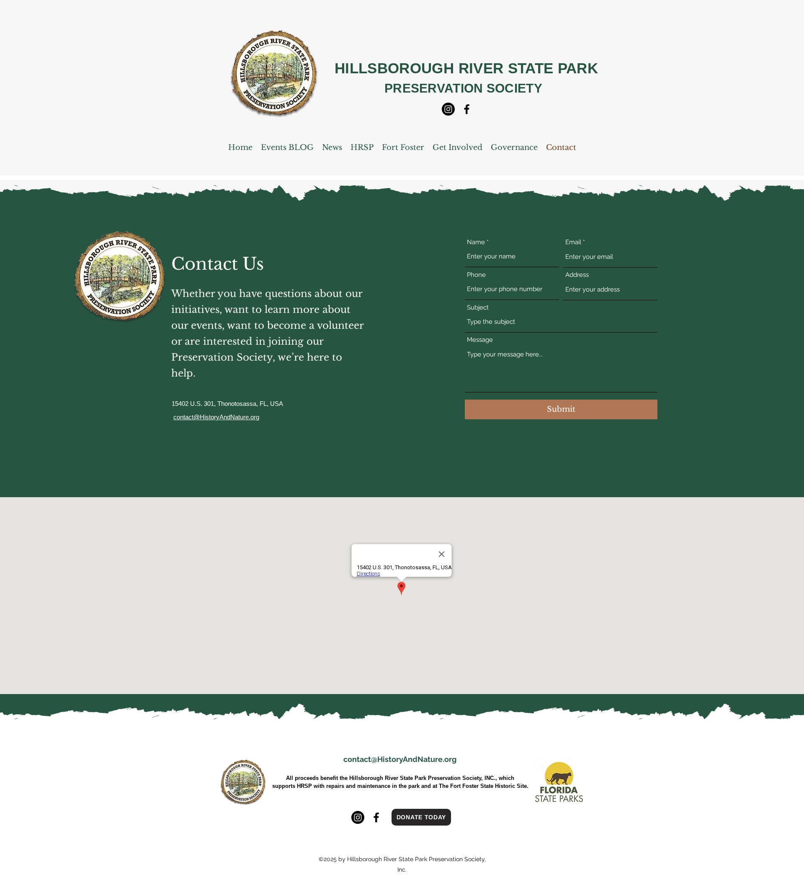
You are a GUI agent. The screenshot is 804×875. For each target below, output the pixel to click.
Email (573, 242)
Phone (476, 275)
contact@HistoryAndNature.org (399, 759)
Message (480, 340)
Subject (478, 308)
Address (577, 275)
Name (476, 242)
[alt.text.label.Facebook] (466, 109)
